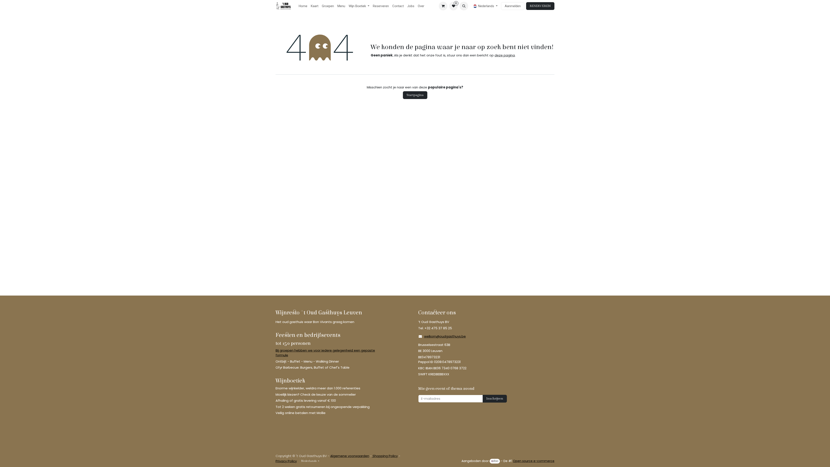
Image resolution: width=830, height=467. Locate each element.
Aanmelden (513, 6)
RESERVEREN (540, 6)
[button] (464, 6)
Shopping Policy (385, 456)
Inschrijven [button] (494, 398)
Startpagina (415, 95)
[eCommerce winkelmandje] (443, 6)
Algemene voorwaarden (349, 456)
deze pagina (505, 55)
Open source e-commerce (533, 461)
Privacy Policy (286, 461)
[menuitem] (303, 6)
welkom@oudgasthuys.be (445, 336)
